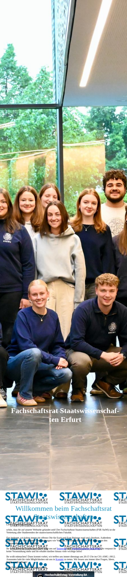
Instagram (61, 548)
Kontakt (60, 559)
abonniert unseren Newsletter (86, 548)
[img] (63, 245)
